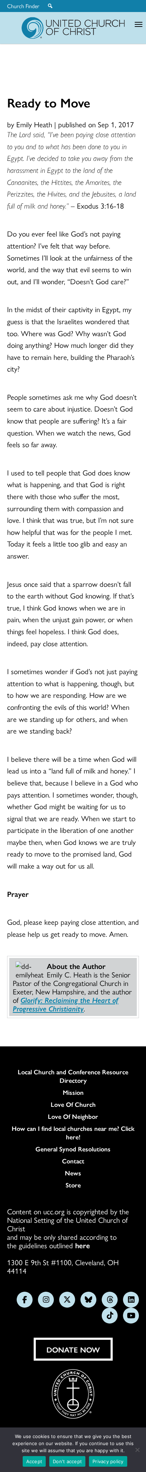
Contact (73, 1161)
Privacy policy (108, 1461)
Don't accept (67, 1461)
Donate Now (73, 1349)
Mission (73, 1092)
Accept (34, 1461)
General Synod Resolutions (73, 1149)
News (73, 1173)
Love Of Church (73, 1104)
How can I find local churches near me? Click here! (73, 1132)
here (82, 1245)
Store (73, 1185)
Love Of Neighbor (73, 1116)
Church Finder (23, 6)
